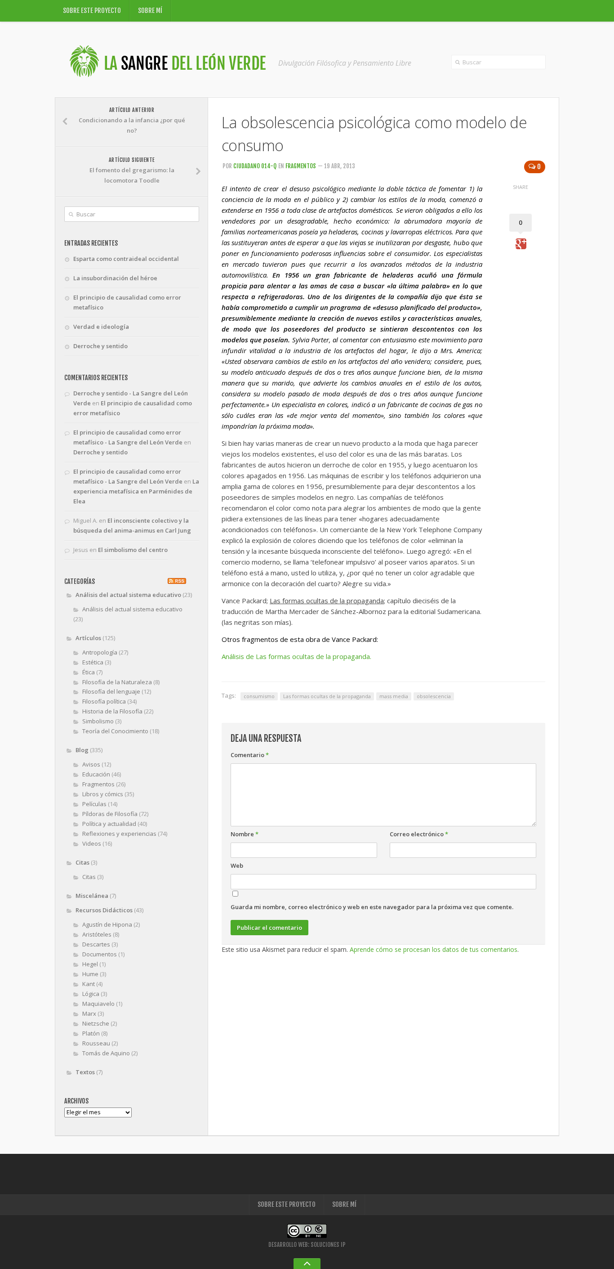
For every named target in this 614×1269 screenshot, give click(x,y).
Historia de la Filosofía (112, 711)
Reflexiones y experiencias (119, 834)
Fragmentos (300, 166)
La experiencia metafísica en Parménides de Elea (136, 491)
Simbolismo (98, 721)
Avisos (91, 764)
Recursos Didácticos (104, 910)
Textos (85, 1072)
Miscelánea (92, 896)
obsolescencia (434, 696)
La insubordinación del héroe (115, 278)
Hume (90, 974)
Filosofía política (104, 701)
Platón (91, 1033)
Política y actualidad (109, 824)
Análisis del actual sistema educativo (128, 595)
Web (237, 865)
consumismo (259, 696)
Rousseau (96, 1043)
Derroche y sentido (100, 346)
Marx (89, 1013)
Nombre (244, 834)
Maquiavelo (98, 1004)
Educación (96, 774)
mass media (393, 696)
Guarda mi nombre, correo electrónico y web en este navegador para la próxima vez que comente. (372, 907)
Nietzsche (95, 1023)
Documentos (99, 954)
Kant (88, 984)
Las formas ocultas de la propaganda (327, 696)
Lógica (90, 994)
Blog (82, 750)
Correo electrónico (419, 834)
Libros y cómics (102, 794)
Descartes (96, 944)
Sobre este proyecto (92, 10)
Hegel (90, 964)
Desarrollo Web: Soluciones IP (307, 1244)
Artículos (88, 638)
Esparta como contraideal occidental (126, 259)
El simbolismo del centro (133, 550)
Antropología (99, 652)
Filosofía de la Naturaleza (117, 682)
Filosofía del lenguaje (111, 691)
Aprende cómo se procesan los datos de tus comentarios (433, 949)
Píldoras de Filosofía (110, 814)
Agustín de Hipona (107, 924)
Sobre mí (150, 10)
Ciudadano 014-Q (254, 166)
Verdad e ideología (101, 327)
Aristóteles (96, 934)
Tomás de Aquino (106, 1053)
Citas (82, 862)
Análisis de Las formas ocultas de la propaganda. (296, 656)
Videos (91, 843)
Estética (92, 662)
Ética (88, 672)
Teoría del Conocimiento (115, 731)
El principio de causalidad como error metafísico (127, 302)
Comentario (250, 755)
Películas (94, 804)
